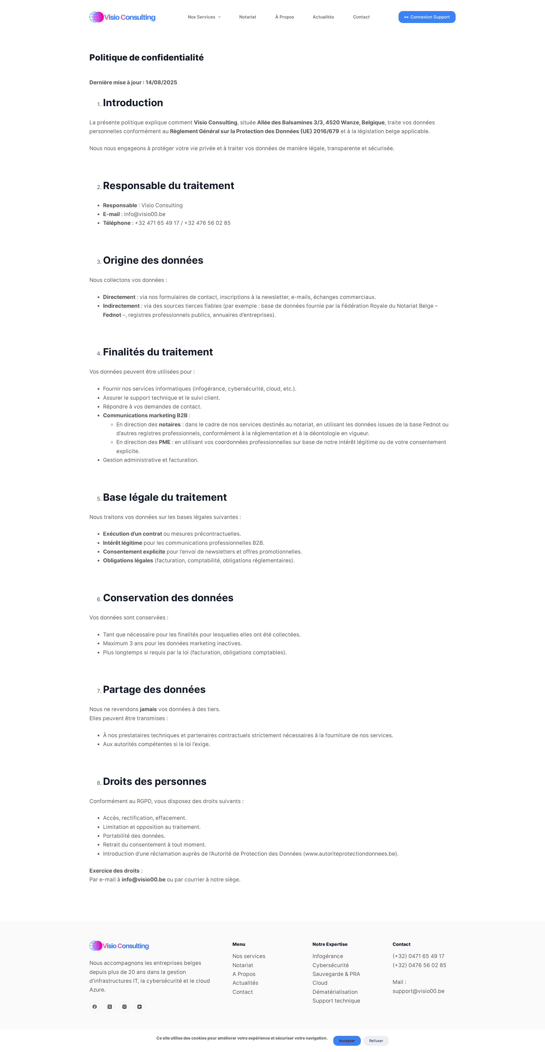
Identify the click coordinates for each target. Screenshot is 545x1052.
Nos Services (201, 17)
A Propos (243, 974)
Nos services (248, 956)
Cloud (320, 983)
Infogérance (328, 956)
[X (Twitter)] (109, 1006)
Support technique (336, 1000)
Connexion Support (430, 17)
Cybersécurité (331, 965)
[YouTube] (139, 1006)
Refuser (376, 1040)
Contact (361, 17)
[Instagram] (124, 1006)
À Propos (284, 17)
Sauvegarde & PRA (336, 974)
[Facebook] (94, 1006)
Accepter (347, 1040)
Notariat (247, 17)
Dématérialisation (335, 992)
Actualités (323, 17)
